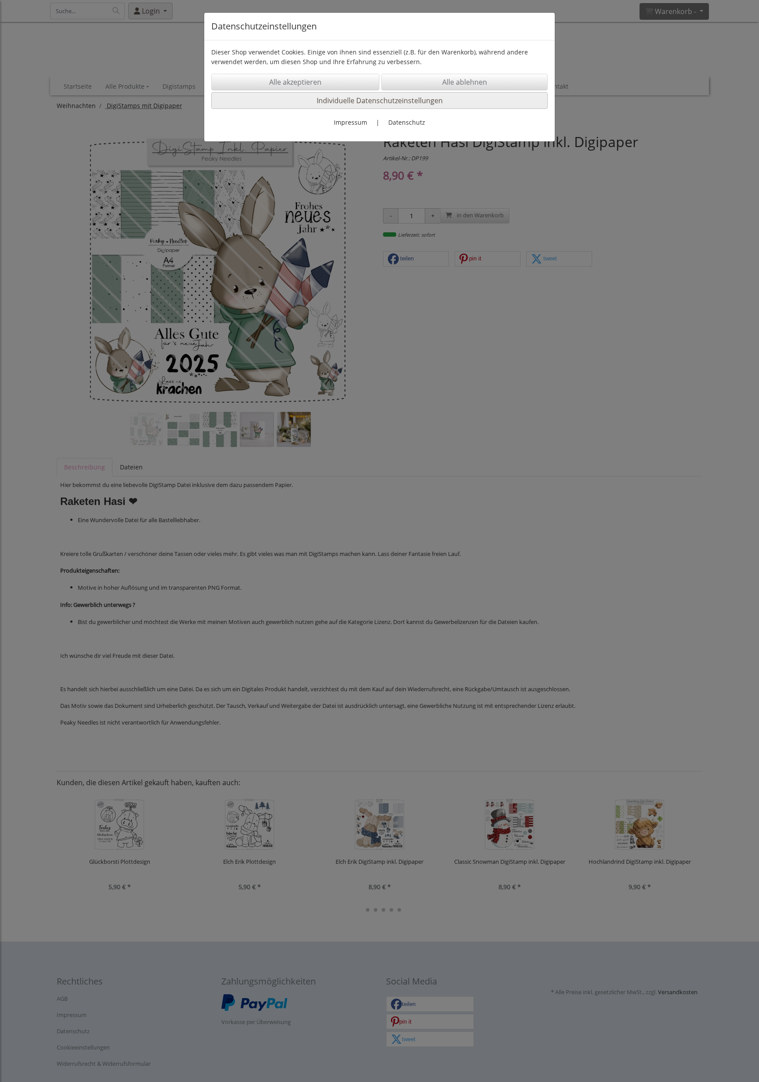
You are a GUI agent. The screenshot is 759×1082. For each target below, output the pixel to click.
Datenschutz (406, 122)
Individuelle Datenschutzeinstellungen (380, 100)
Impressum (350, 122)
